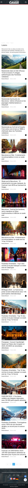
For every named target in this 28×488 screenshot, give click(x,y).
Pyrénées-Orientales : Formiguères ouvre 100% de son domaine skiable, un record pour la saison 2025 (14, 425)
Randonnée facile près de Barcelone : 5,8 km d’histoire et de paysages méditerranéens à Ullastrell (14, 102)
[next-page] (20, 464)
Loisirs (7, 43)
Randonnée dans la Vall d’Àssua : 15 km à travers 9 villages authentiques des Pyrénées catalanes (13, 74)
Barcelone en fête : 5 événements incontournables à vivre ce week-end (13, 157)
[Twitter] (18, 475)
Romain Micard (5, 78)
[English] (14, 479)
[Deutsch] (17, 479)
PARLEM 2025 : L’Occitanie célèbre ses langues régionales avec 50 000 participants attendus (14, 398)
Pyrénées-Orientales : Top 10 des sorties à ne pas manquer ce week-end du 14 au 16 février (14, 318)
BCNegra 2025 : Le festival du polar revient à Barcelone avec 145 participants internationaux (14, 292)
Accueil (3, 43)
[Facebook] (9, 475)
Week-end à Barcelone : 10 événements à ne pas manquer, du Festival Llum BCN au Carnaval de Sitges (14, 184)
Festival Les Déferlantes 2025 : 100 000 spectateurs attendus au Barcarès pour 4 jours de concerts (14, 452)
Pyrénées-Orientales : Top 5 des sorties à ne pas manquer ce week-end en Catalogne (14, 265)
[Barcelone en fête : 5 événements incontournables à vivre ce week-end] (14, 146)
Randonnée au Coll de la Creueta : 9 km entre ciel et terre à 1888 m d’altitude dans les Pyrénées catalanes (13, 130)
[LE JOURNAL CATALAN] (14, 2)
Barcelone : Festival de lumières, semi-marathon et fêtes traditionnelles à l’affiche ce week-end (14, 212)
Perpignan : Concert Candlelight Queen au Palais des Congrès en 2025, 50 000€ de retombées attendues (13, 345)
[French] (11, 479)
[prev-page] (7, 464)
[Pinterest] (13, 475)
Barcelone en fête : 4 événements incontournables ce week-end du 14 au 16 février (13, 239)
